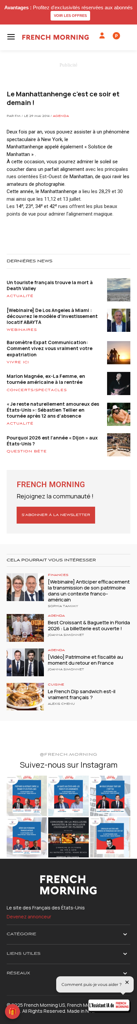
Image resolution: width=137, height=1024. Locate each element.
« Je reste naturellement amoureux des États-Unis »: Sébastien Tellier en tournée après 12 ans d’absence (53, 410)
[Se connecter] (102, 36)
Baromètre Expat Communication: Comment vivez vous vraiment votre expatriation (49, 348)
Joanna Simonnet (66, 635)
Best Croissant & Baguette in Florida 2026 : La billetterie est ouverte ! (89, 625)
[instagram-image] (27, 796)
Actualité (20, 296)
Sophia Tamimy (63, 606)
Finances (58, 575)
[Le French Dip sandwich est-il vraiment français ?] (25, 697)
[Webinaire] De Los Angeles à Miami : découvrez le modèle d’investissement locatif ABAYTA (52, 316)
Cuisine (56, 685)
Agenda (61, 116)
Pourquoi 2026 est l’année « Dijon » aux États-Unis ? (52, 441)
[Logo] (55, 37)
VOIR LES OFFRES (70, 16)
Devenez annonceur (29, 916)
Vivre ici (18, 362)
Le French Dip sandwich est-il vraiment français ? (81, 694)
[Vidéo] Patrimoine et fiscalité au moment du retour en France (85, 659)
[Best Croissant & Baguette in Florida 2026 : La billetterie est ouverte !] (25, 628)
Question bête (27, 451)
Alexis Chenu (61, 704)
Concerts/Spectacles (37, 390)
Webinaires (22, 330)
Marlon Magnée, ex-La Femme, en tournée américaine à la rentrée (46, 379)
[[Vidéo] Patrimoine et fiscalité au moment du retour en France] (25, 662)
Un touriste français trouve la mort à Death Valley (50, 285)
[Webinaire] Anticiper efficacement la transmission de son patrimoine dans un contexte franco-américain (89, 590)
